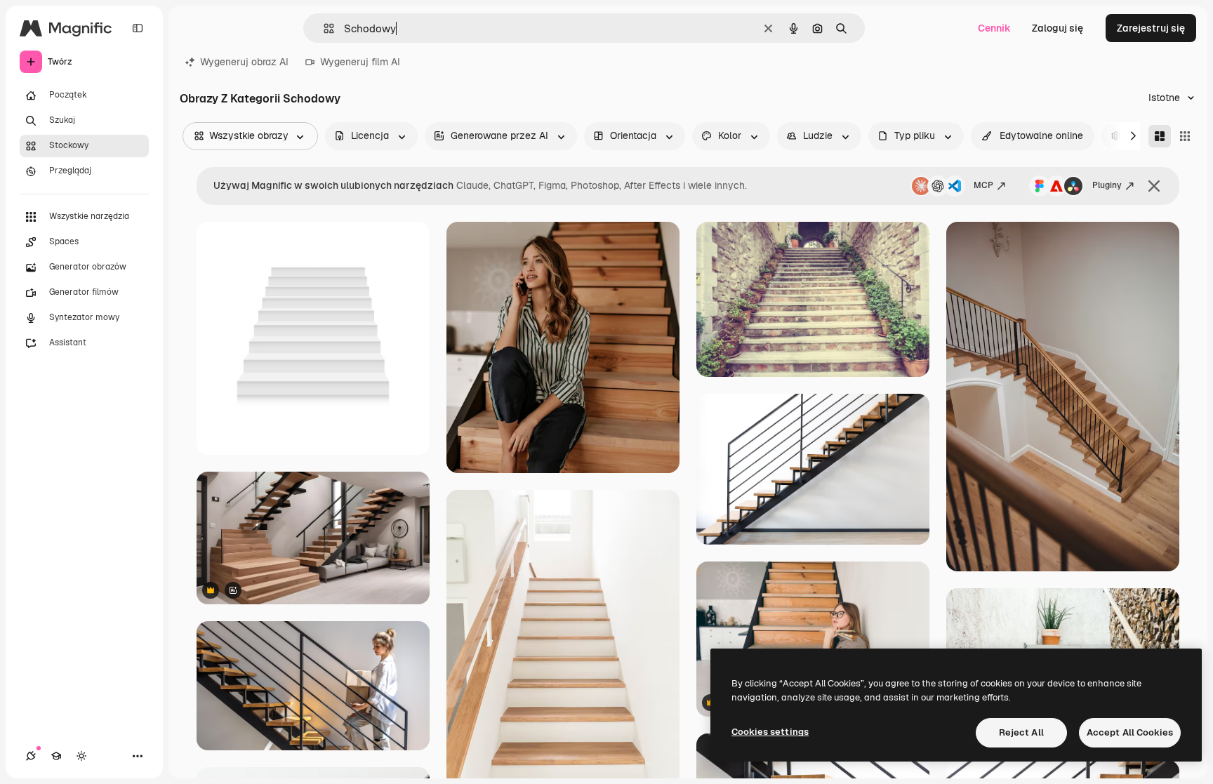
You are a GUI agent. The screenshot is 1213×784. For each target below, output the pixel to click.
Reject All (1021, 732)
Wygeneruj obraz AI (244, 61)
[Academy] (56, 756)
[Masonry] (1159, 136)
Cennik (994, 28)
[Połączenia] (31, 756)
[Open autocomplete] (323, 28)
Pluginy (1107, 185)
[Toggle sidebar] (137, 28)
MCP (983, 185)
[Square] (1185, 136)
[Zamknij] (1154, 186)
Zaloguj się (1057, 28)
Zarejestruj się (1151, 28)
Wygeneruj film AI (360, 61)
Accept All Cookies (1130, 732)
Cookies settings (770, 732)
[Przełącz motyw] (81, 756)
